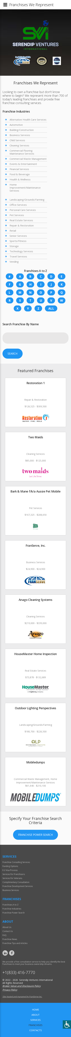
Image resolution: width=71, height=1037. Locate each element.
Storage (14, 246)
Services (35, 1019)
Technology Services (21, 251)
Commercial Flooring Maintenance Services (22, 152)
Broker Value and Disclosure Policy (21, 985)
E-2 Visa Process (10, 870)
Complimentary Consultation (15, 882)
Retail (13, 230)
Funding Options (10, 866)
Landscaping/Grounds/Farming (27, 199)
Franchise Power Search (35, 835)
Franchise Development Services (17, 886)
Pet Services (17, 215)
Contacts (35, 1030)
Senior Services (18, 235)
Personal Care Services (23, 210)
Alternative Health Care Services (28, 119)
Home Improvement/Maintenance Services (25, 187)
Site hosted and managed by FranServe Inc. (22, 996)
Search (13, 353)
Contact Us (7, 931)
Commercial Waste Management (28, 158)
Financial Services (19, 169)
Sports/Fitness (18, 241)
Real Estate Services (21, 220)
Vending (14, 261)
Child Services (17, 140)
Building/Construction (22, 130)
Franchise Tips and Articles (14, 943)
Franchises (35, 1025)
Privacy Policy (9, 989)
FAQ (4, 935)
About (36, 1014)
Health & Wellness (20, 179)
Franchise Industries (11, 908)
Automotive (16, 124)
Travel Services (18, 256)
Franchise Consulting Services (16, 862)
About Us (6, 927)
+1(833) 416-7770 (18, 972)
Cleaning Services (19, 145)
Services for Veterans (12, 878)
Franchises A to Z (10, 904)
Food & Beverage (20, 174)
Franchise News (9, 939)
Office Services (18, 204)
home (35, 1009)
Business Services (20, 135)
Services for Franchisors (13, 874)
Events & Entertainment (23, 164)
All (51, 308)
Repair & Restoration (22, 225)
